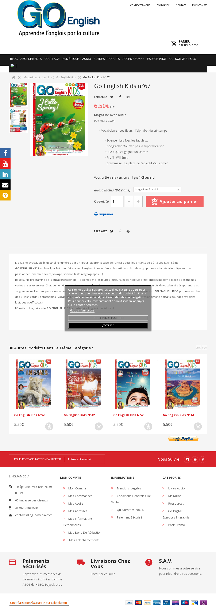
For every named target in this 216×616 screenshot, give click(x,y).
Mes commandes (80, 496)
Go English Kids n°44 (178, 415)
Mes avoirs (75, 503)
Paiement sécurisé (129, 517)
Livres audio (176, 488)
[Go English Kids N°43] (132, 384)
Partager (119, 97)
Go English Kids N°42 (79, 415)
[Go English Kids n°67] (18, 95)
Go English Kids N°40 (29, 415)
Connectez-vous (140, 5)
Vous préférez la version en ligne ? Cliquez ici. (124, 177)
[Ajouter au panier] (49, 426)
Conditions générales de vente (131, 499)
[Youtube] (195, 459)
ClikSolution (59, 603)
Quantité (101, 201)
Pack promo (176, 525)
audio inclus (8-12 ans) (112, 190)
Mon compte (199, 5)
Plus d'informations (82, 310)
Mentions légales (128, 488)
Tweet (112, 97)
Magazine (174, 496)
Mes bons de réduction (84, 532)
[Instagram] (187, 459)
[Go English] (58, 18)
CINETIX (39, 603)
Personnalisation (108, 318)
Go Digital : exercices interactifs (176, 514)
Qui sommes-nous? (130, 510)
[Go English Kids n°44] (182, 384)
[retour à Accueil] (13, 77)
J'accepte (108, 325)
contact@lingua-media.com (34, 515)
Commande (163, 5)
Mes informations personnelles (78, 522)
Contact (181, 5)
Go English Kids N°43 (128, 415)
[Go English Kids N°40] (33, 384)
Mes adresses (77, 511)
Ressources (175, 503)
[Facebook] (202, 459)
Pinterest (128, 97)
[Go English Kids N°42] (83, 384)
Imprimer (106, 214)
